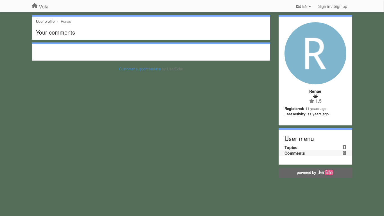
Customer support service (140, 68)
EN (305, 6)
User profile (45, 21)
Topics (290, 147)
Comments (294, 153)
